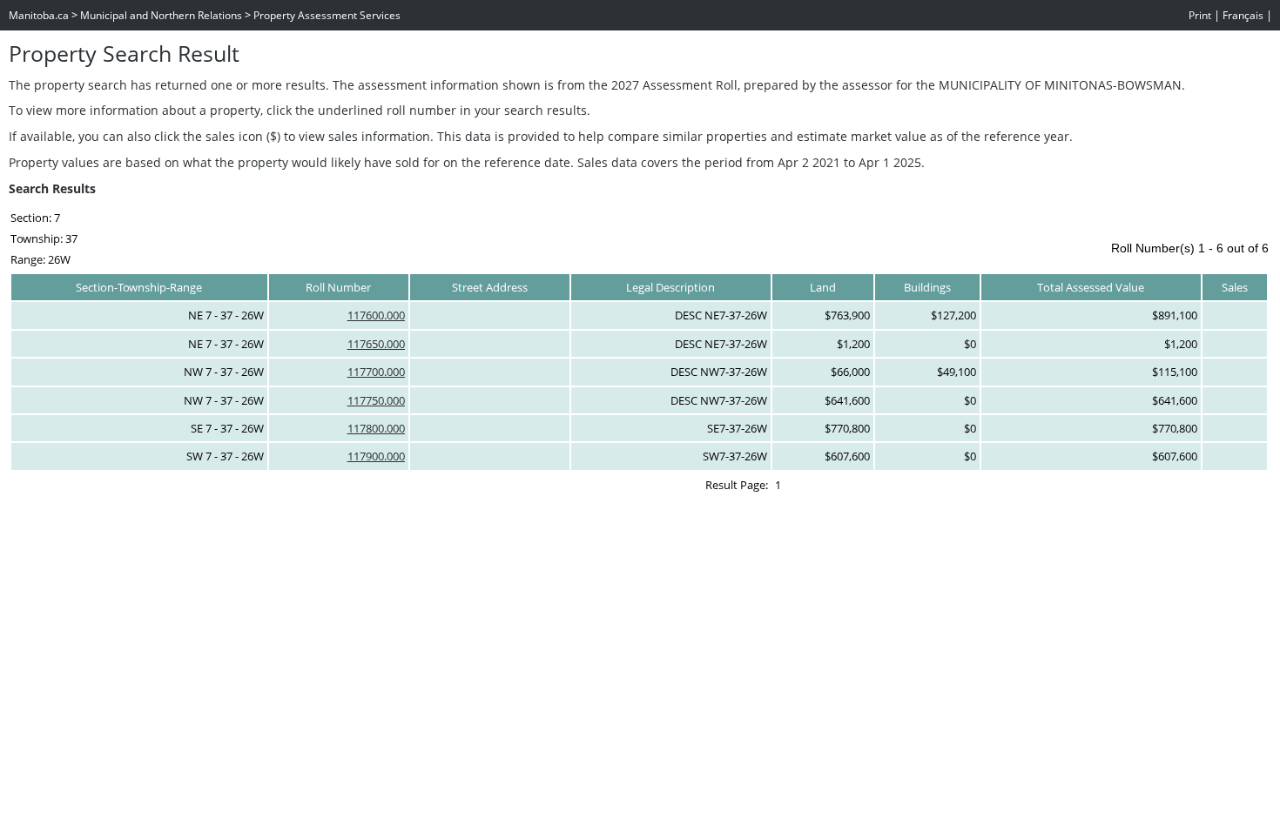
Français (1243, 15)
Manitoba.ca (39, 15)
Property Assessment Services (327, 15)
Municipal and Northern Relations (161, 15)
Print (1200, 15)
